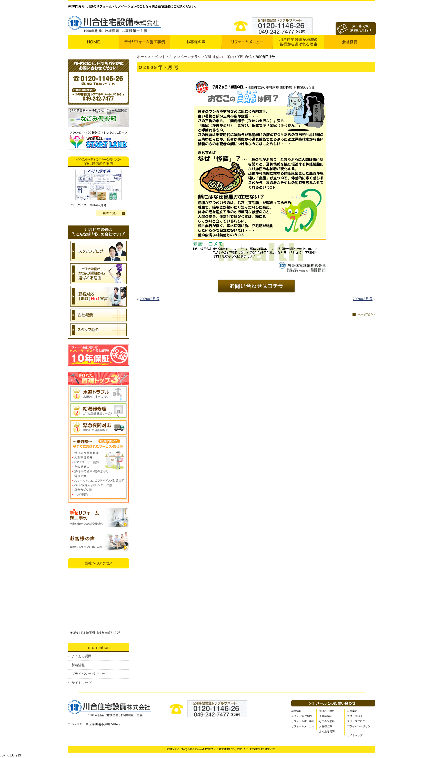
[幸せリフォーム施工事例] (144, 42)
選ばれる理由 (327, 711)
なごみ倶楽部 (327, 721)
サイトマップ (82, 683)
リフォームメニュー (302, 726)
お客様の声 (325, 726)
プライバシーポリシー (88, 674)
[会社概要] (349, 42)
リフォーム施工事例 (302, 721)
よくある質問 (82, 656)
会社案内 (352, 711)
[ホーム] (93, 42)
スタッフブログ (356, 721)
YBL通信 (244, 57)
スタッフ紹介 (355, 716)
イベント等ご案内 (301, 716)
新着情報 (78, 665)
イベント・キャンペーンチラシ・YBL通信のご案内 (192, 57)
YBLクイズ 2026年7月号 (88, 205)
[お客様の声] (196, 42)
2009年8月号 (362, 299)
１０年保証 (325, 716)
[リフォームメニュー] (247, 42)
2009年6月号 (149, 299)
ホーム (142, 57)
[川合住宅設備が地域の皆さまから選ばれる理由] (298, 42)
